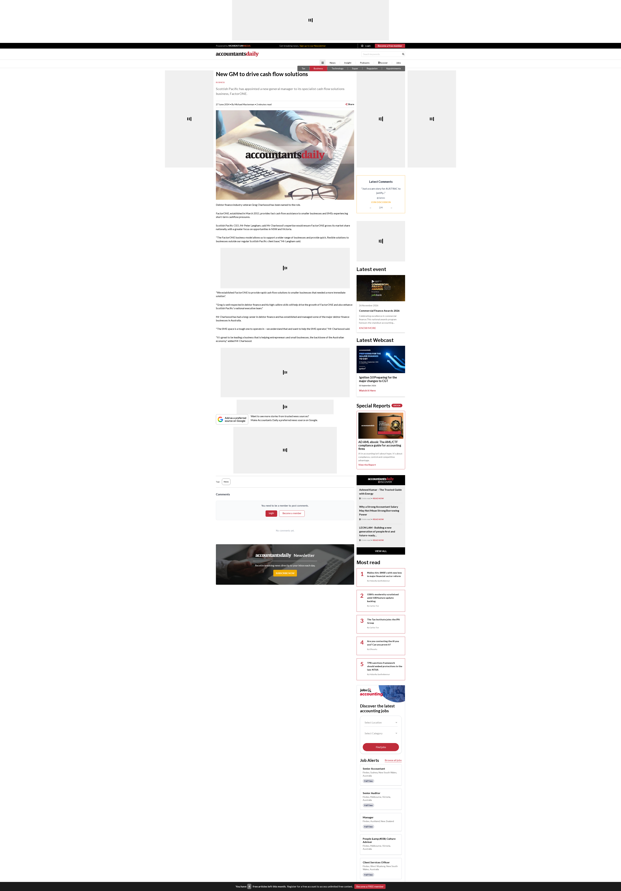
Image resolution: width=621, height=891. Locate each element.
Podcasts (365, 63)
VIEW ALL (381, 551)
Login (368, 45)
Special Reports (378, 405)
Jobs (398, 63)
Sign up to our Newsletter (313, 45)
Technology (337, 68)
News (333, 63)
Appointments (393, 68)
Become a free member (390, 45)
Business (318, 68)
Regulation (372, 68)
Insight (347, 63)
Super (355, 68)
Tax (303, 68)
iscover (384, 63)
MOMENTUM (240, 45)
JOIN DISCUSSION (381, 202)
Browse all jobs (393, 760)
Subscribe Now (285, 573)
